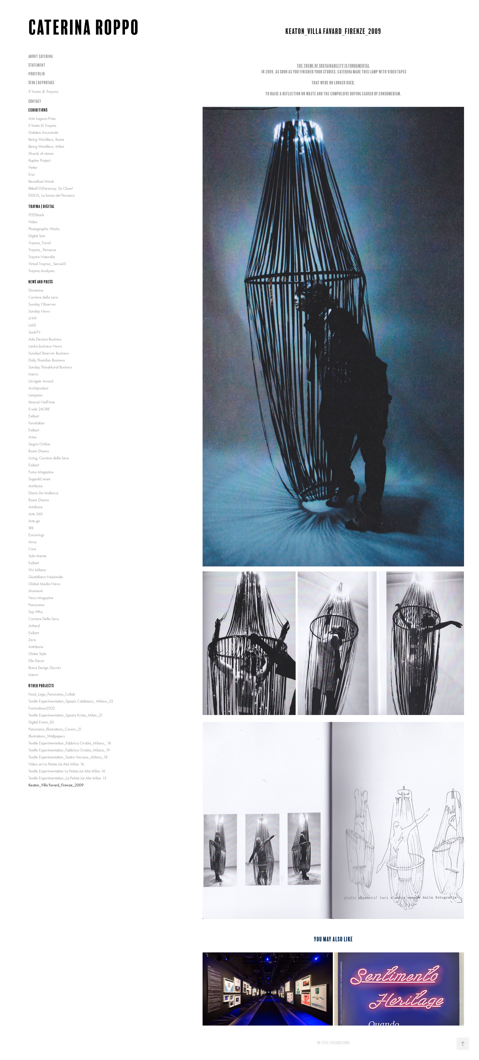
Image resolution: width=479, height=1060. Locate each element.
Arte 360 (35, 514)
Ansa (32, 541)
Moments (35, 590)
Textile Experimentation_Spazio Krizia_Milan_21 (65, 715)
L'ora (32, 548)
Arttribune (35, 646)
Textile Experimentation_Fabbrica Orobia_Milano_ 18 (69, 743)
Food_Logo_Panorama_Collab (51, 694)
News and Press (40, 281)
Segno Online (39, 444)
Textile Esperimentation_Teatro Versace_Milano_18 (68, 757)
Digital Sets (36, 235)
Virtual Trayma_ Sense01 (47, 263)
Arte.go (34, 521)
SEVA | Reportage (41, 82)
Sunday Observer (42, 304)
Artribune (35, 486)
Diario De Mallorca (43, 493)
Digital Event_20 (41, 722)
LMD (32, 325)
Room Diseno (38, 451)
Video (32, 221)
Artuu (32, 437)
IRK (31, 528)
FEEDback (36, 214)
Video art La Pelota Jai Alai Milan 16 (56, 764)
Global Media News (44, 583)
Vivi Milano (37, 569)
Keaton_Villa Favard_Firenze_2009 (56, 785)
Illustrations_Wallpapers (46, 736)
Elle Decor (36, 660)
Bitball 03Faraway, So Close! (50, 188)
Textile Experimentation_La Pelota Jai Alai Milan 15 (67, 778)
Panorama (36, 604)
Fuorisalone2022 (41, 708)
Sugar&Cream (39, 479)
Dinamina (35, 290)
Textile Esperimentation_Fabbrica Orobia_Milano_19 (69, 750)
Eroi (31, 174)
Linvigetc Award (40, 381)
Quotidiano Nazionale (45, 576)
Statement (36, 65)
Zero (32, 639)
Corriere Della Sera (43, 618)
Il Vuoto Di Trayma (42, 125)
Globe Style (37, 653)
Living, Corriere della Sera (48, 458)
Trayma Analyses (41, 270)
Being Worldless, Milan (46, 146)
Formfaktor (36, 423)
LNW (32, 318)
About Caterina (40, 56)
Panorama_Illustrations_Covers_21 (55, 729)
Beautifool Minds (41, 181)
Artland (34, 625)
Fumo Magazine (41, 472)
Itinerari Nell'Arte (41, 402)
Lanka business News (45, 346)
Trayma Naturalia (41, 256)
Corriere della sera (43, 297)
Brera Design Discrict (44, 667)
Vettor (32, 167)
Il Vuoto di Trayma (43, 91)
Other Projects (41, 685)
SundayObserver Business (48, 353)
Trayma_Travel (39, 242)
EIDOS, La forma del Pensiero (51, 195)
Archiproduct (38, 388)
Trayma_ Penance (42, 249)
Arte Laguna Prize (42, 118)
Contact (34, 101)
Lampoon (35, 395)
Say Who (35, 611)
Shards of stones (41, 153)
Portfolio (36, 73)
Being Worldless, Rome (46, 139)
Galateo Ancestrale (43, 132)
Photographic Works (44, 228)
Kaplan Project (39, 160)
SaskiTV (34, 332)
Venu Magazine (40, 597)
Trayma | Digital (41, 206)
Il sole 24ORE (39, 409)
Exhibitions (38, 110)
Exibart (33, 416)
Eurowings (36, 534)
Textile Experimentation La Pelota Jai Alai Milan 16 (66, 771)
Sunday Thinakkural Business (50, 367)
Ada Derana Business (45, 339)
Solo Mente (37, 555)
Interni (33, 374)
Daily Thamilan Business (46, 360)
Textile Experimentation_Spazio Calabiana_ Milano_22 (70, 701)
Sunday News (39, 311)
